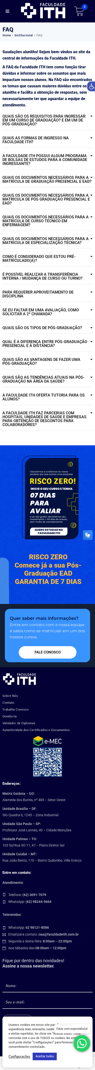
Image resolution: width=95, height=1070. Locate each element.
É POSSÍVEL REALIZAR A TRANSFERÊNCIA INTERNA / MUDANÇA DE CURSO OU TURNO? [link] (42, 276)
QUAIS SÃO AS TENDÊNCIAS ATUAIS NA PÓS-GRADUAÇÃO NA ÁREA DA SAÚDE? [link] (43, 379)
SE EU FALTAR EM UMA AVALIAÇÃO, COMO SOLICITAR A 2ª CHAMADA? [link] (40, 312)
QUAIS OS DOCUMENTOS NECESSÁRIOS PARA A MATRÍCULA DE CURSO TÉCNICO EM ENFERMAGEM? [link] (45, 221)
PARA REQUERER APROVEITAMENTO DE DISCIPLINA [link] (38, 294)
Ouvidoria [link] (9, 716)
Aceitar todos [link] (45, 1056)
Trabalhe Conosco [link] (15, 709)
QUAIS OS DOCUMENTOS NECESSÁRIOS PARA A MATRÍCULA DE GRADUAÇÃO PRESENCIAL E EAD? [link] (47, 179)
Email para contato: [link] (43, 934)
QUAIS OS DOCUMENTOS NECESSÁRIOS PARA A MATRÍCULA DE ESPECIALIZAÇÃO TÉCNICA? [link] (45, 240)
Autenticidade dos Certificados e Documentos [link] (36, 730)
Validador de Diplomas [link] (18, 723)
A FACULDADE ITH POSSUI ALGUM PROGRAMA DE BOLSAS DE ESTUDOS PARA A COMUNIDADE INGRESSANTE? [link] (44, 159)
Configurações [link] (19, 1056)
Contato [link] (8, 703)
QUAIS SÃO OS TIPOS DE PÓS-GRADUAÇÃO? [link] (42, 328)
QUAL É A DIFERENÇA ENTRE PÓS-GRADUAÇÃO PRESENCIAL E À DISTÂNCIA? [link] (44, 343)
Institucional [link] (23, 35)
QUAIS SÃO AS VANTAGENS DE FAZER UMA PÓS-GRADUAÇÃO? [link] (41, 361)
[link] (44, 10)
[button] (47, 120)
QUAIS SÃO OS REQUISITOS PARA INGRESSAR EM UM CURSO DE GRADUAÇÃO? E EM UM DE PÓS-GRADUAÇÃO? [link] (44, 120)
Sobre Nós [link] (10, 696)
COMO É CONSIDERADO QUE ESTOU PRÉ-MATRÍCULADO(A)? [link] (39, 258)
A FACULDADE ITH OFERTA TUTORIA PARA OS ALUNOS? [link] (43, 397)
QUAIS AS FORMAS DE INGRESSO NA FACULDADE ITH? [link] (35, 140)
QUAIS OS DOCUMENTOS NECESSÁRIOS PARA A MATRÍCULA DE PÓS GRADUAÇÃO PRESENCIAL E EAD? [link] (46, 199)
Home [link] (6, 35)
